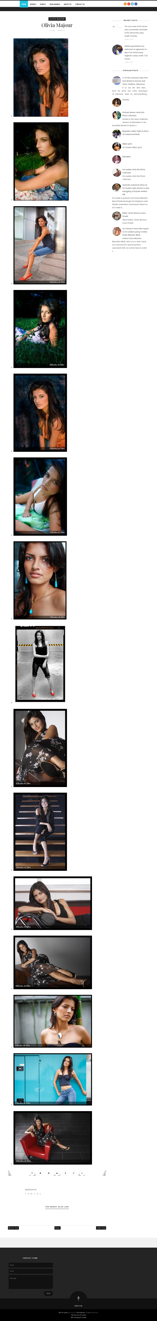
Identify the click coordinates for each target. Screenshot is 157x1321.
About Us (67, 4)
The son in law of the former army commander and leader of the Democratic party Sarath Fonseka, (136, 31)
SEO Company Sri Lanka (78, 1317)
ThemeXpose (80, 1312)
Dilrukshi (126, 156)
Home (24, 4)
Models (33, 4)
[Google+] (128, 5)
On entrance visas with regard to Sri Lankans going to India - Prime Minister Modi (135, 231)
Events (43, 4)
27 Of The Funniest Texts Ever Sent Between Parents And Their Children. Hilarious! (135, 81)
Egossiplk (31, 1189)
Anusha (125, 99)
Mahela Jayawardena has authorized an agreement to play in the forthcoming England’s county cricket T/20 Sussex (136, 52)
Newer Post (13, 1228)
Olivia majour (57, 19)
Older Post (101, 1228)
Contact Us (80, 4)
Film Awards (55, 4)
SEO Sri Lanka (63, 1312)
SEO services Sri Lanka (78, 1315)
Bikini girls (127, 144)
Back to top (78, 1306)
